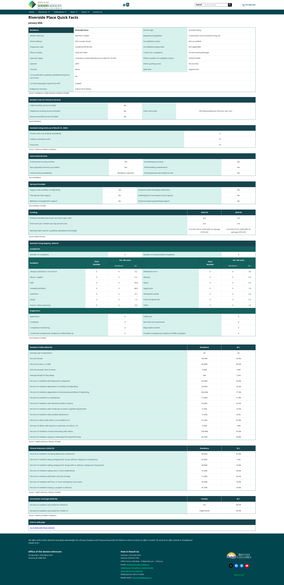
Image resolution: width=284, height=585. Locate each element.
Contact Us (97, 12)
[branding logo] (45, 5)
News (72, 12)
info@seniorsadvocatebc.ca (137, 564)
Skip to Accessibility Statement (62, 5)
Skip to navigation (62, 4)
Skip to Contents (62, 4)
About (84, 12)
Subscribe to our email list (132, 571)
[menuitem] (31, 12)
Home (31, 12)
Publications (59, 12)
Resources (42, 12)
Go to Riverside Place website (42, 528)
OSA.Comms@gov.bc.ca (141, 577)
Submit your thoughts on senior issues (137, 568)
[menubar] (66, 12)
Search (199, 4)
